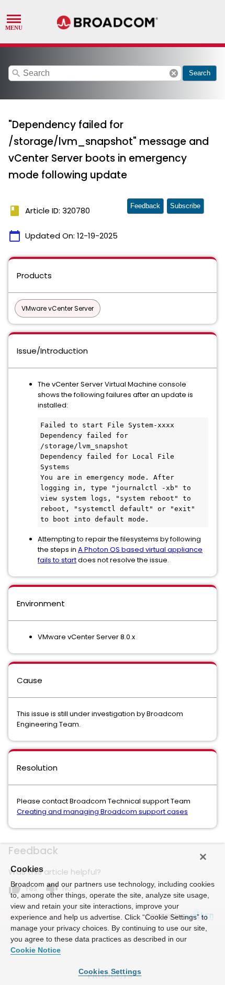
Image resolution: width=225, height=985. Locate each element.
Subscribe (185, 206)
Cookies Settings (110, 971)
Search (199, 73)
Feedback (145, 206)
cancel (173, 73)
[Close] (203, 857)
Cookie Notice (35, 950)
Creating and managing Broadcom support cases (102, 812)
